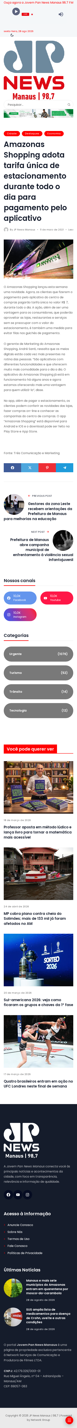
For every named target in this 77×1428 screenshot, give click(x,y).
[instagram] (27, 1194)
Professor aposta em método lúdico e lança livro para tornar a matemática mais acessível (38, 832)
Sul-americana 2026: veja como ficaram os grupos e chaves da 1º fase (38, 1002)
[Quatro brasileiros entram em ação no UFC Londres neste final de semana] (38, 1041)
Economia (54, 133)
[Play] (16, 11)
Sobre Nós (14, 1232)
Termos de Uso (18, 1239)
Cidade (12, 133)
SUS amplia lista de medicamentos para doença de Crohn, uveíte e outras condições (48, 1315)
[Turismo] (38, 672)
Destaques (32, 133)
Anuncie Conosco (20, 1225)
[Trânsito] (38, 691)
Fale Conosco (17, 1246)
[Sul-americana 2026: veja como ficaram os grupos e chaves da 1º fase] (38, 960)
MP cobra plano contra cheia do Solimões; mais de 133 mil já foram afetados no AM (35, 918)
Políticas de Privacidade (24, 1253)
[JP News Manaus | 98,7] (34, 70)
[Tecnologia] (38, 710)
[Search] (68, 104)
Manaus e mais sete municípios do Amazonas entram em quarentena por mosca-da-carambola (47, 1286)
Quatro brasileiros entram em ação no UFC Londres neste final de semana (38, 1084)
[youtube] (18, 1194)
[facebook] (8, 1194)
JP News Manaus (24, 229)
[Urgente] (38, 654)
